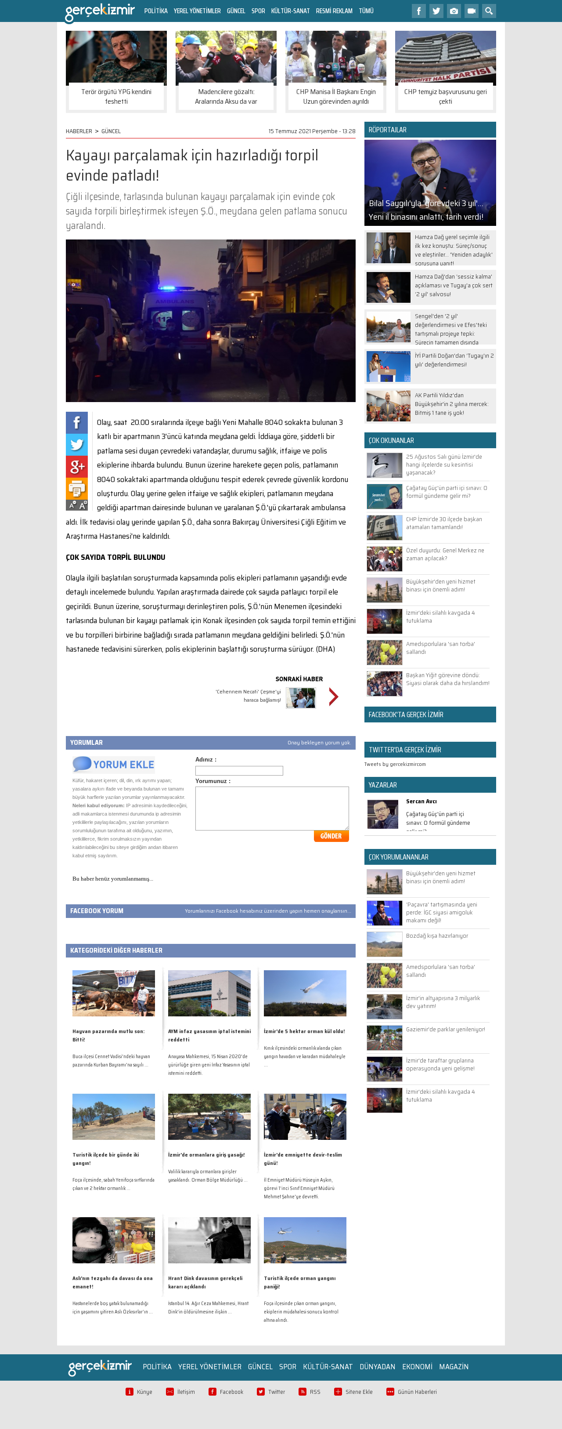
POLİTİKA (156, 10)
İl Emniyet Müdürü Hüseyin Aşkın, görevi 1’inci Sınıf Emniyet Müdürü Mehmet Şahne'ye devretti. (299, 1188)
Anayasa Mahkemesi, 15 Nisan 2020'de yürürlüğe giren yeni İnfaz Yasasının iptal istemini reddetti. (209, 1065)
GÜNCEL (236, 10)
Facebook (231, 1391)
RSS (315, 1391)
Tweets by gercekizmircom (395, 764)
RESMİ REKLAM (334, 10)
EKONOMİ (417, 1366)
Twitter (276, 1391)
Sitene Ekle (359, 1391)
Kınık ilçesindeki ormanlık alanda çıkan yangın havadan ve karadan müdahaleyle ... (305, 1057)
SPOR (258, 10)
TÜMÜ (366, 10)
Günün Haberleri (417, 1391)
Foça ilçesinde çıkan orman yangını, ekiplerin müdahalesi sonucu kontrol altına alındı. (301, 1312)
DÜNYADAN (378, 1366)
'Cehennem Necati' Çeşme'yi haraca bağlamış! (248, 695)
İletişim (186, 1391)
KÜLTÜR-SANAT (290, 10)
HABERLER (79, 131)
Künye (144, 1391)
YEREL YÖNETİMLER (197, 10)
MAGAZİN (454, 1366)
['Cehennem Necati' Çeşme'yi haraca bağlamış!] (301, 710)
